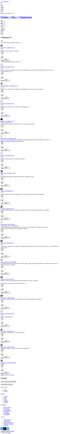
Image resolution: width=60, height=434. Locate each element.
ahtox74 (3, 138)
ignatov (2, 173)
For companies (7, 410)
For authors (6, 408)
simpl (2, 191)
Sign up (2, 375)
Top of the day (4, 381)
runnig (2, 224)
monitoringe (4, 85)
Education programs (9, 424)
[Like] (2, 53)
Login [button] (2, 9)
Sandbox (6, 402)
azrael (2, 347)
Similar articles (12, 381)
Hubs (5, 399)
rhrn (2, 208)
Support (12, 431)
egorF (2, 297)
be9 (1, 279)
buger (2, 47)
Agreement (6, 413)
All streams (6, 1)
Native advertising (8, 422)
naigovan (3, 262)
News (5, 398)
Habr (9, 432)
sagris (2, 331)
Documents (6, 411)
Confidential (7, 414)
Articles (6, 396)
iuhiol (2, 121)
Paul (2, 13)
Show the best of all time (6, 384)
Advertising (7, 421)
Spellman (3, 362)
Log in (5, 390)
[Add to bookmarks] (6, 60)
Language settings (5, 431)
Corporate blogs (8, 419)
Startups (6, 425)
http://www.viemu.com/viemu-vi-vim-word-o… (12, 141)
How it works (7, 407)
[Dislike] (2, 57)
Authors (6, 400)
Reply (2, 60)
